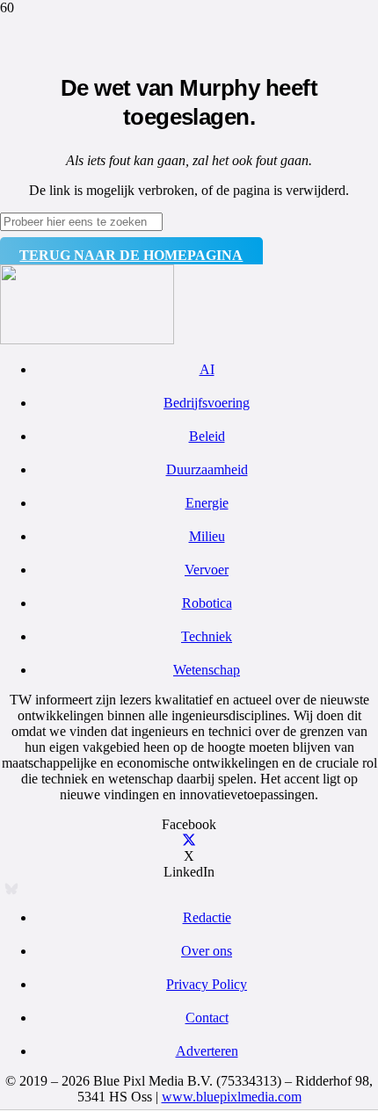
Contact (207, 1017)
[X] (189, 840)
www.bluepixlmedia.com (232, 1096)
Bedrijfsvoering (207, 402)
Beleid (207, 436)
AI (207, 369)
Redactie (207, 917)
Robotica (207, 603)
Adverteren (207, 1050)
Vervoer (207, 569)
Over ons (206, 950)
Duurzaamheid (207, 469)
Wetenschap (206, 669)
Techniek (206, 636)
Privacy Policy (206, 984)
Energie (207, 502)
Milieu (207, 536)
